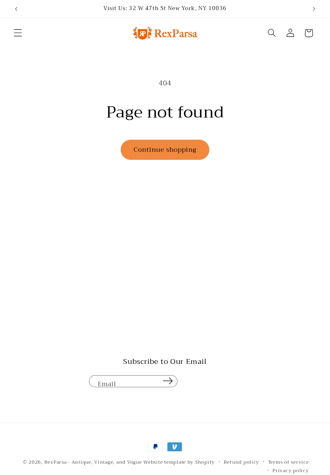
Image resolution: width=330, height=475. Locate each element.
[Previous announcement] (16, 9)
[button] (17, 33)
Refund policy (242, 462)
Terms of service (288, 462)
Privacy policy (290, 471)
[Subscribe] (168, 381)
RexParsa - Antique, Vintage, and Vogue (93, 462)
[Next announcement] (314, 9)
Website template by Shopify (179, 462)
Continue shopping (165, 149)
